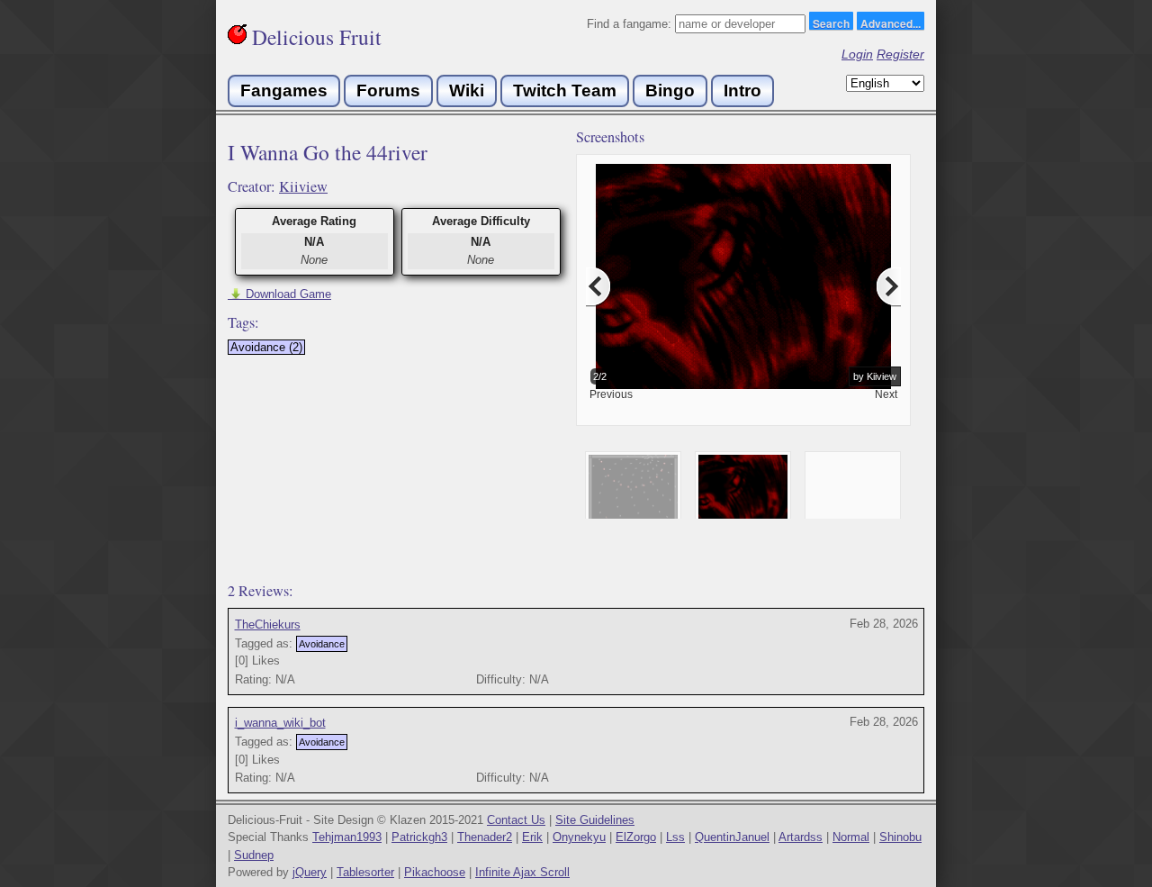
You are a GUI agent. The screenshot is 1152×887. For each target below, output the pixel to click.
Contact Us (516, 820)
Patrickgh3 (419, 837)
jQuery (309, 872)
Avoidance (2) (266, 347)
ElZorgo (636, 837)
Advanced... (890, 22)
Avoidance (322, 643)
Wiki (466, 90)
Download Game (279, 294)
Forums (388, 90)
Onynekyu (579, 837)
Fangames (284, 90)
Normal (850, 837)
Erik (532, 837)
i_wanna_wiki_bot (280, 722)
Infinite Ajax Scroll (522, 872)
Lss (675, 837)
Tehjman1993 (347, 837)
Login (857, 54)
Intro (742, 90)
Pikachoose (434, 872)
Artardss (800, 837)
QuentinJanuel (732, 837)
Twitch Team (564, 90)
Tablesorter (365, 872)
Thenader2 (484, 837)
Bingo (670, 90)
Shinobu (900, 837)
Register (900, 54)
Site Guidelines (594, 820)
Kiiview (303, 186)
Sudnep (254, 855)
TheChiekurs (268, 624)
